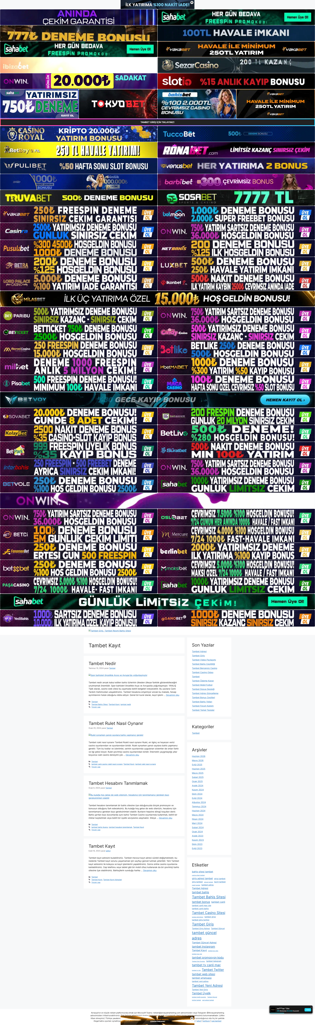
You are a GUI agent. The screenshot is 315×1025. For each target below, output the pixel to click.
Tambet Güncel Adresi (204, 942)
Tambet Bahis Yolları (202, 701)
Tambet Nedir (102, 663)
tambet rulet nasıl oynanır (145, 764)
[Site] (78, 214)
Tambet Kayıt (114, 704)
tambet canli (218, 901)
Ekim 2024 (197, 794)
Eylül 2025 (197, 764)
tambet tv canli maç (206, 965)
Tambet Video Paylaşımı (204, 660)
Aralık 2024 (197, 785)
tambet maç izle (197, 954)
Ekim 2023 (197, 844)
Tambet (94, 702)
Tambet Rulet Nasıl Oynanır (116, 723)
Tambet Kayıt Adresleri (112, 880)
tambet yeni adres (200, 981)
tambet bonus (201, 901)
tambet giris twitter (200, 920)
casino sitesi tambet (198, 875)
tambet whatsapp (202, 977)
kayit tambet (220, 882)
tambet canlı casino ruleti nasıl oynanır (106, 764)
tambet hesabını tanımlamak (120, 827)
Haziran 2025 (198, 769)
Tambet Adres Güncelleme (205, 693)
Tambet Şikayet (212, 997)
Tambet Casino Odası (202, 672)
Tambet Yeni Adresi (207, 985)
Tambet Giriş (198, 655)
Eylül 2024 (197, 798)
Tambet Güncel (218, 928)
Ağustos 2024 (199, 802)
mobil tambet (196, 885)
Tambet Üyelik (201, 993)
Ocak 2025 (197, 781)
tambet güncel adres (204, 935)
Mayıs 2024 (198, 815)
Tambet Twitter (213, 970)
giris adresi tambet (202, 878)
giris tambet (197, 882)
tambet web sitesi (203, 974)
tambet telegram (213, 961)
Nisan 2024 (197, 819)
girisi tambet (219, 878)
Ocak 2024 (197, 831)
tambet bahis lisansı (99, 827)
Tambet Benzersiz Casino (204, 668)
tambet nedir (125, 704)
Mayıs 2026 (198, 760)
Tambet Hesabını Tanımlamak (118, 783)
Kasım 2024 (198, 790)
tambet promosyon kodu (208, 957)
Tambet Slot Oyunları (198, 961)
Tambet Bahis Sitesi (99, 704)
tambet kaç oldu (213, 951)
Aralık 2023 (197, 836)
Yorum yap (95, 707)
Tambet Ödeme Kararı (203, 681)
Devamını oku (172, 695)
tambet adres (207, 885)
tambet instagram (203, 946)
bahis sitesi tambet (202, 871)
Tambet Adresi (199, 651)
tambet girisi (210, 917)
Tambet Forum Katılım (203, 706)
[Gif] (157, 299)
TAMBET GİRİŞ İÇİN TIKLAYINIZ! (157, 122)
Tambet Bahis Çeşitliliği (203, 664)
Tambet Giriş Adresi (201, 928)
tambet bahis (200, 892)
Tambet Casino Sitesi (208, 913)
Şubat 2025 (198, 777)
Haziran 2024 (198, 810)
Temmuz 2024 (199, 806)
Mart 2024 (197, 823)
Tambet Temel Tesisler (203, 710)
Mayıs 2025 (197, 773)
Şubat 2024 (198, 827)
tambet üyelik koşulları (199, 997)
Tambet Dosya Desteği (203, 689)
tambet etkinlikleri (197, 917)
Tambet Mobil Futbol (202, 685)
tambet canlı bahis (200, 908)
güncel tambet (208, 882)
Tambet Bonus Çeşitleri (203, 697)
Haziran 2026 (198, 756)
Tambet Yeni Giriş (200, 989)
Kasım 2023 (198, 840)
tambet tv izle (196, 970)
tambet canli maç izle (201, 905)
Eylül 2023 (197, 848)
